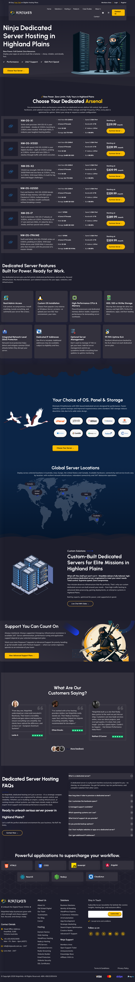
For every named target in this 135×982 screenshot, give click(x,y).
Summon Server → (115, 131)
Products (76, 9)
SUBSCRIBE (115, 914)
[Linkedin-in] (116, 934)
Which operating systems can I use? (82, 813)
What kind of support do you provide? (83, 818)
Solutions (58, 9)
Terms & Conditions (101, 968)
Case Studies (87, 9)
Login (116, 2)
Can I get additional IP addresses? (82, 835)
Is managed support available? (81, 807)
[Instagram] (97, 934)
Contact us (118, 13)
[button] (80, 551)
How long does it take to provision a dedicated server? (90, 795)
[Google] (123, 934)
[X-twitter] (104, 934)
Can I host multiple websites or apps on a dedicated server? (92, 830)
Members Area (106, 2)
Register (123, 2)
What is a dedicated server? (79, 776)
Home (49, 9)
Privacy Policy (123, 968)
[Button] (103, 12)
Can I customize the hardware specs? (83, 801)
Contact (96, 17)
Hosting (67, 9)
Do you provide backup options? (81, 824)
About (97, 9)
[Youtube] (110, 934)
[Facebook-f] (91, 934)
